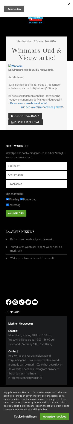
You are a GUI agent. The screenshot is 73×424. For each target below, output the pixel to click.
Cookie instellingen (25, 416)
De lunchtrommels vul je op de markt (31, 239)
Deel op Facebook (26, 115)
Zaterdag (14, 205)
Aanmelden (16, 213)
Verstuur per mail (26, 122)
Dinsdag (14, 199)
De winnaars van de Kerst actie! (28, 103)
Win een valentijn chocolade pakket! (42, 107)
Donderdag (29, 199)
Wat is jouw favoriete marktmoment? (32, 258)
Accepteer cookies (54, 416)
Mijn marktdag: (14, 193)
